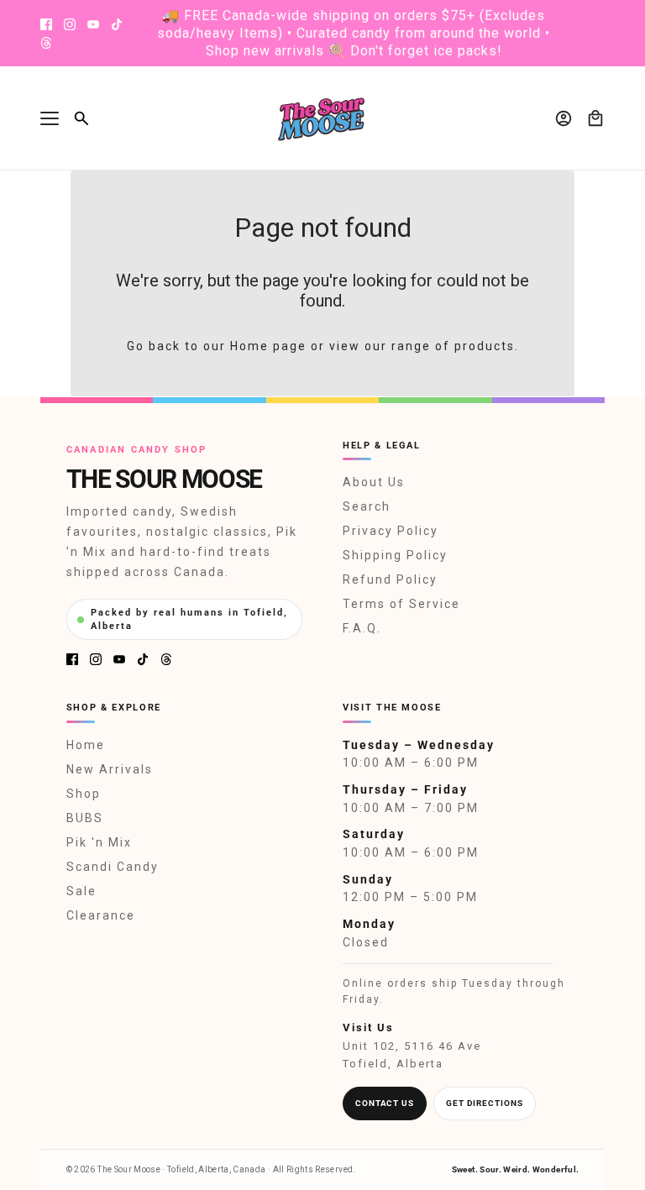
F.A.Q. (362, 628)
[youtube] (93, 24)
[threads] (46, 43)
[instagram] (69, 24)
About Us (374, 482)
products (484, 346)
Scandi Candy (112, 866)
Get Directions (484, 1103)
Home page (268, 346)
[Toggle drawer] (49, 118)
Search (367, 506)
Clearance (100, 915)
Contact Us (384, 1103)
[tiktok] (117, 24)
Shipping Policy (395, 555)
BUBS (84, 818)
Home (85, 745)
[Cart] (595, 118)
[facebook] (46, 24)
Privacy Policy (390, 530)
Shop (83, 793)
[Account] (563, 118)
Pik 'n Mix (99, 842)
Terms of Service (401, 604)
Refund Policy (390, 579)
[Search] (81, 118)
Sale (81, 891)
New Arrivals (109, 769)
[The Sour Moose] (323, 118)
